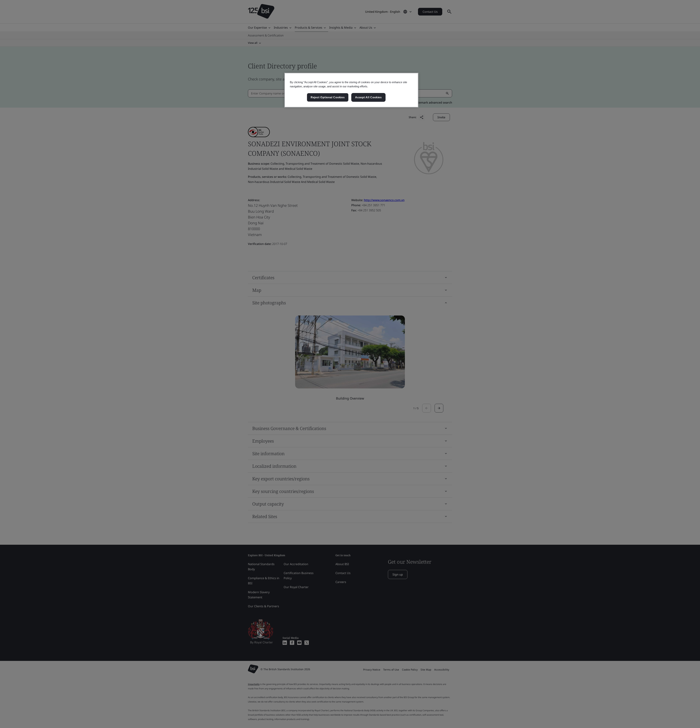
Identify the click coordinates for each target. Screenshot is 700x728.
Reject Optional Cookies (328, 97)
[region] (351, 90)
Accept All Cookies (368, 97)
